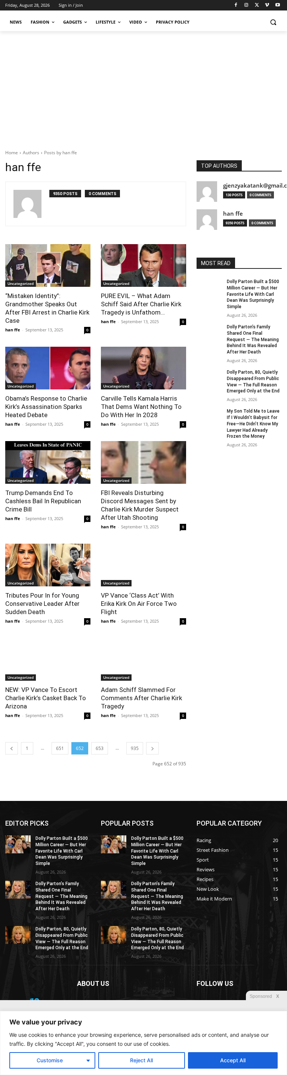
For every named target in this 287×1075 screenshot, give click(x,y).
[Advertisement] (143, 87)
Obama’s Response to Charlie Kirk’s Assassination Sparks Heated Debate (46, 407)
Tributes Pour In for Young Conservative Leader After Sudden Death (42, 604)
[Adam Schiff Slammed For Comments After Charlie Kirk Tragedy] (143, 659)
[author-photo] (31, 204)
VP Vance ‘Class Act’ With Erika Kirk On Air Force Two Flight (139, 604)
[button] (273, 22)
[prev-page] (11, 748)
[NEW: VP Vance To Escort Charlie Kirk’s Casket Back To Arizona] (47, 659)
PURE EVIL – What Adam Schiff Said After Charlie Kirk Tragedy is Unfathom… (141, 304)
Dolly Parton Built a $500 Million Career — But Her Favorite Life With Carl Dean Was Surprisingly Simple (253, 294)
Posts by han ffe (60, 152)
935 (135, 748)
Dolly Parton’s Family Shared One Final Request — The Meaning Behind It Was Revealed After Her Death (253, 339)
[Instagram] (246, 5)
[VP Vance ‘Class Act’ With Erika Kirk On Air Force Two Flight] (143, 565)
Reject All (141, 1060)
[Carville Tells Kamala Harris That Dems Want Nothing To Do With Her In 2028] (143, 368)
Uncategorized (20, 283)
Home (11, 152)
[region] (143, 1043)
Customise (50, 1060)
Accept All (233, 1060)
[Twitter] (257, 5)
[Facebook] (236, 5)
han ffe (12, 329)
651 (60, 748)
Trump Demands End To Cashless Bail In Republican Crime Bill (43, 501)
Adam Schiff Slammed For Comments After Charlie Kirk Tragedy (141, 698)
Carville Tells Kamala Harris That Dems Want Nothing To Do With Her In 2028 (141, 407)
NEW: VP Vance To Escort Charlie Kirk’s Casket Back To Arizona (45, 698)
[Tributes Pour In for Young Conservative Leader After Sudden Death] (47, 565)
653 (100, 748)
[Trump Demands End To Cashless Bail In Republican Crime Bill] (47, 462)
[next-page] (152, 748)
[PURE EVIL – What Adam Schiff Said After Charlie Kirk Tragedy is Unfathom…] (143, 265)
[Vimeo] (267, 5)
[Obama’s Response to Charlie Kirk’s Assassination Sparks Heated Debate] (47, 368)
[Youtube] (277, 5)
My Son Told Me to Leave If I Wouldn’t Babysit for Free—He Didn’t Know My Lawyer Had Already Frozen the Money (253, 424)
